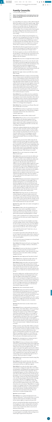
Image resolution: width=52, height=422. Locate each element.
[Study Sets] (43, 5)
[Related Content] (48, 5)
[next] (51, 212)
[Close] (10, 14)
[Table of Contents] (1, 5)
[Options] (50, 5)
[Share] (10, 19)
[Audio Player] (48, 418)
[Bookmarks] (45, 5)
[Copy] (10, 18)
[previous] (1, 212)
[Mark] (10, 16)
